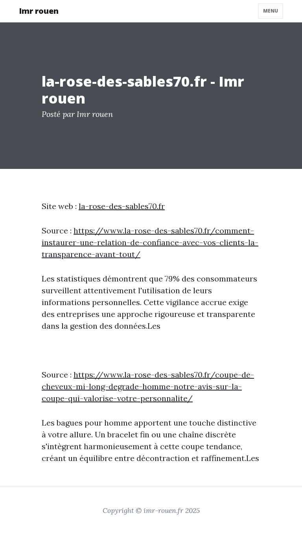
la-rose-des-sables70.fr (122, 206)
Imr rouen (39, 11)
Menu (270, 10)
